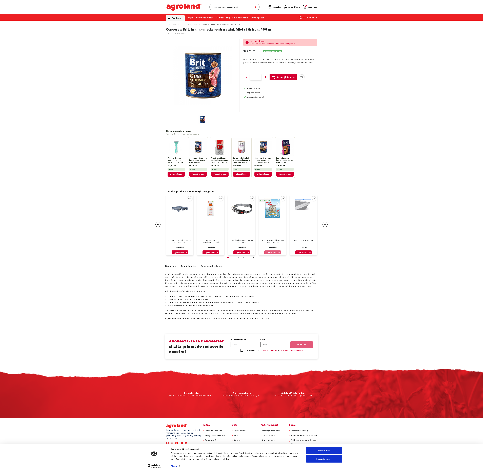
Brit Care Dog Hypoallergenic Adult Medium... (210, 241)
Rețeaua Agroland (213, 431)
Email (262, 339)
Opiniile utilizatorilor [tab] (211, 266)
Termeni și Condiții (300, 431)
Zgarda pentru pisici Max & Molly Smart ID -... (179, 241)
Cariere (236, 440)
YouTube (172, 443)
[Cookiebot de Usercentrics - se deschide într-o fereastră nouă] (154, 466)
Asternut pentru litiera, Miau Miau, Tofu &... (272, 241)
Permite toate (324, 451)
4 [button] (239, 257)
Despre (190, 18)
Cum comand (268, 435)
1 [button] (228, 257)
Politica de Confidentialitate (291, 350)
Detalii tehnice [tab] (188, 266)
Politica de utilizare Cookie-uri (304, 441)
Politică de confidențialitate (304, 435)
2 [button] (231, 257)
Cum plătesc (268, 440)
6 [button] (246, 257)
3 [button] (235, 257)
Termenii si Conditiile (268, 350)
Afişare (174, 466)
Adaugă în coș (286, 77)
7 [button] (250, 257)
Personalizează (322, 459)
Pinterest (177, 443)
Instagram (182, 443)
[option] (179, 226)
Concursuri (210, 440)
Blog (228, 18)
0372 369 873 (310, 17)
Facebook (168, 443)
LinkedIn (186, 443)
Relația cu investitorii (240, 18)
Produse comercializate (204, 18)
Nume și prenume (238, 339)
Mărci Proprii (239, 431)
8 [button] (254, 257)
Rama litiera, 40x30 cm (303, 240)
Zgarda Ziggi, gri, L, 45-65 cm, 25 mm (242, 241)
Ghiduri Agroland (257, 18)
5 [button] (243, 257)
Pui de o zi (220, 18)
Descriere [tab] (170, 266)
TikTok (191, 443)
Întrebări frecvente (271, 431)
